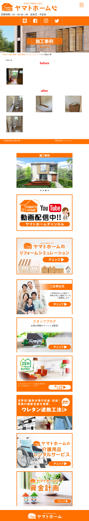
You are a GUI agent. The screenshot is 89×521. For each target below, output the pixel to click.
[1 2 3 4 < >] (44, 172)
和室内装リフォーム (63, 141)
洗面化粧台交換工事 (12, 141)
